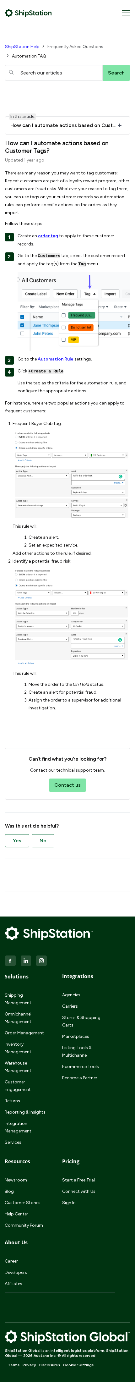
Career (11, 1261)
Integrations (77, 976)
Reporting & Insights (25, 1112)
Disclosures (49, 1365)
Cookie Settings (78, 1365)
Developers (16, 1272)
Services (13, 1142)
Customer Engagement (18, 1085)
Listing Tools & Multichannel (77, 1051)
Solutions (17, 976)
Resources (17, 1161)
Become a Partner (79, 1078)
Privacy (29, 1365)
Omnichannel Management (18, 1017)
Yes (17, 841)
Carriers (70, 1006)
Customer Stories (22, 1202)
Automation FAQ (29, 56)
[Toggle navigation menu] (125, 13)
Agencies (71, 995)
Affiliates (13, 1283)
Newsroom (16, 1180)
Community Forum (24, 1225)
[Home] (28, 13)
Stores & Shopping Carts (81, 1021)
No (43, 841)
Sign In (69, 1202)
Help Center (16, 1214)
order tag (48, 236)
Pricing (70, 1161)
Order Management (24, 1033)
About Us (16, 1242)
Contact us (67, 785)
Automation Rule (55, 359)
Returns (12, 1101)
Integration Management (18, 1127)
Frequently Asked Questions (75, 46)
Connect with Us (78, 1191)
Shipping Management (18, 999)
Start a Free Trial (78, 1180)
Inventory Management (18, 1048)
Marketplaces (75, 1036)
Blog (9, 1191)
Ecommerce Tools (80, 1066)
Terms (13, 1365)
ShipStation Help (22, 46)
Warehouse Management (18, 1066)
